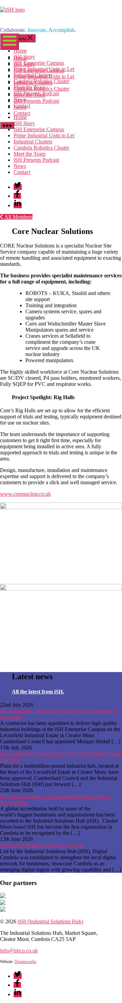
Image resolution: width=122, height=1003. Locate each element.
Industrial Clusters (33, 82)
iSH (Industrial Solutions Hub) (50, 921)
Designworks (25, 961)
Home (20, 58)
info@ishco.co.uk (19, 950)
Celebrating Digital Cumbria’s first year (42, 845)
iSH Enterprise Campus (39, 70)
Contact (22, 113)
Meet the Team (29, 95)
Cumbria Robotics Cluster (41, 89)
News (20, 107)
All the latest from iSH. (38, 691)
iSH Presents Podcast (36, 101)
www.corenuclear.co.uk (25, 494)
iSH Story (24, 64)
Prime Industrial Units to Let (44, 76)
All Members (18, 217)
